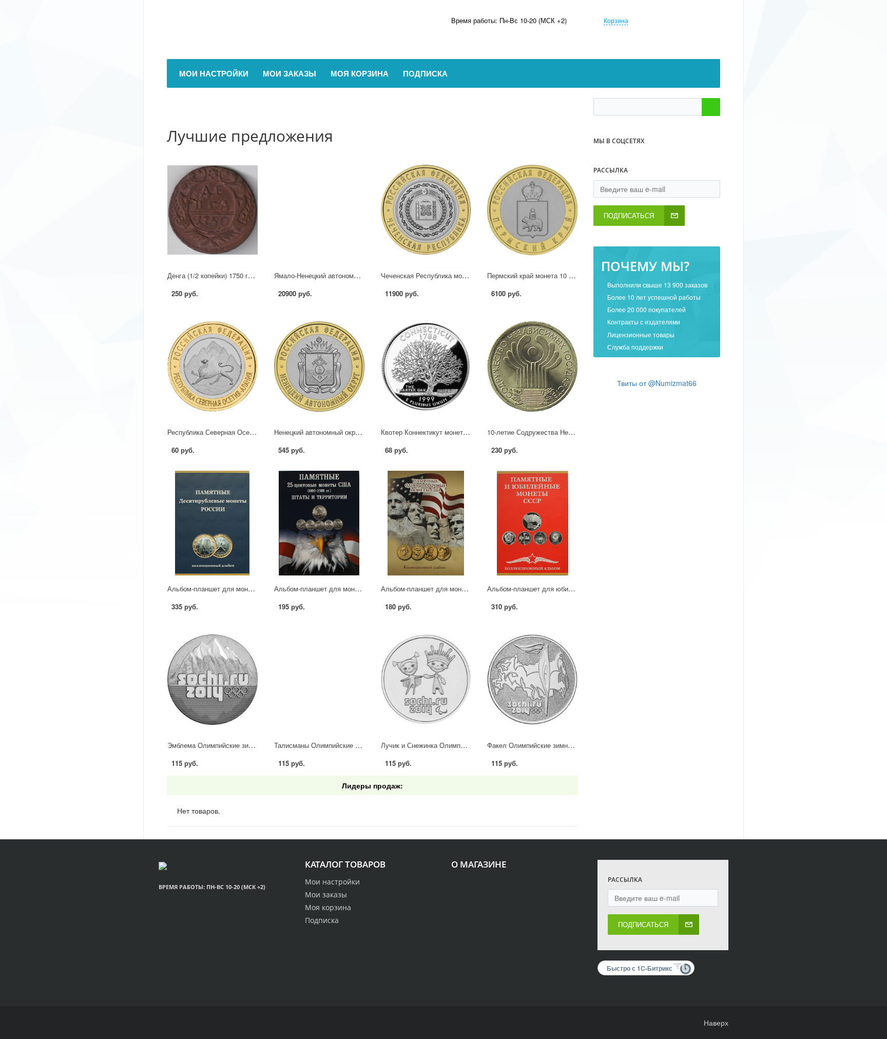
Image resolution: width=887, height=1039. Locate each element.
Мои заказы (326, 894)
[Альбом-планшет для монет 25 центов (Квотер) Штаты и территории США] (319, 523)
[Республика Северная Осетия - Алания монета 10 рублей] (212, 366)
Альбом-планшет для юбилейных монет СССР (559, 588)
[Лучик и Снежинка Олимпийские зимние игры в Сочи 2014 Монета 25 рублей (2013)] (426, 679)
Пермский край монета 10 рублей (538, 275)
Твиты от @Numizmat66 (657, 383)
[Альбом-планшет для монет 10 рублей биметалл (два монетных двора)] (212, 523)
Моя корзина (328, 907)
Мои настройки (332, 882)
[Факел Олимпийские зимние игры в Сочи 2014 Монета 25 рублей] (532, 679)
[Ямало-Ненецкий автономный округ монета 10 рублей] (319, 210)
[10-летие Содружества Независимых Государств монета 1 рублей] (532, 366)
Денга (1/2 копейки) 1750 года (213, 275)
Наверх (715, 1022)
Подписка (322, 920)
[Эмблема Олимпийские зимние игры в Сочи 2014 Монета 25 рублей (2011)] (212, 679)
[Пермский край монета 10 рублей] (532, 210)
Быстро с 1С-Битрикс (639, 968)
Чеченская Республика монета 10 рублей (445, 275)
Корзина (616, 20)
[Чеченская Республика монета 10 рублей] (426, 210)
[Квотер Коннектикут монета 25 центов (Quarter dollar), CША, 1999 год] (426, 366)
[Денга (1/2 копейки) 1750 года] (212, 210)
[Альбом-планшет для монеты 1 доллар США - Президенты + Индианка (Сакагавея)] (426, 523)
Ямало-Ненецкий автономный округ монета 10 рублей (357, 275)
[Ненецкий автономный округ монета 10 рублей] (319, 366)
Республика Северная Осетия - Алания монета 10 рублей (256, 432)
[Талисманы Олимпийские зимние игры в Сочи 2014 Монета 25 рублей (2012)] (319, 679)
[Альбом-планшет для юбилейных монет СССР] (532, 523)
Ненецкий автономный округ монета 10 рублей (346, 432)
